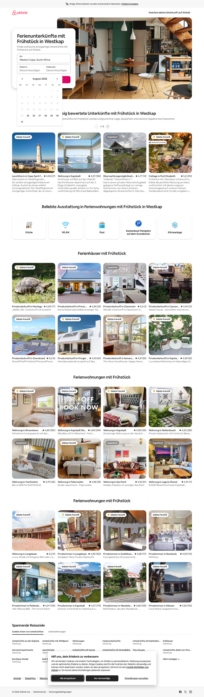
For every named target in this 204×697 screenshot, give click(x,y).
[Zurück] (96, 126)
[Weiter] (107, 126)
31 (22, 121)
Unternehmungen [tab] (57, 631)
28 (45, 115)
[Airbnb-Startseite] (19, 12)
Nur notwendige (102, 678)
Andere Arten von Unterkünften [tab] (27, 631)
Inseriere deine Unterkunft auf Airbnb (169, 12)
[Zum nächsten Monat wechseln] (57, 79)
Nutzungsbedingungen (60, 692)
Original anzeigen (129, 4)
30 (57, 115)
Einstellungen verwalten (136, 678)
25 (28, 115)
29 (51, 115)
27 (40, 115)
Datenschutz (39, 692)
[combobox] (43, 60)
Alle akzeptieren (67, 678)
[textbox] (30, 70)
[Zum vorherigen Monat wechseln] (22, 79)
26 (34, 115)
